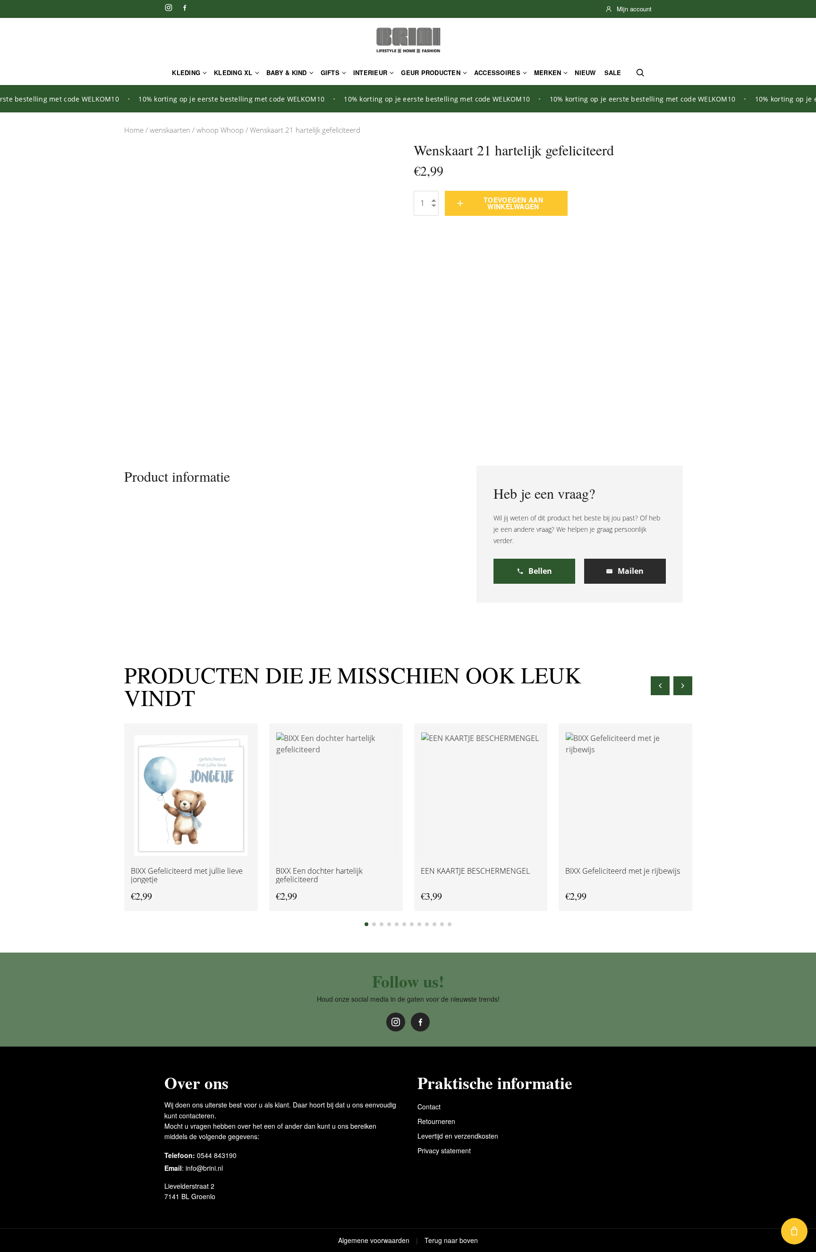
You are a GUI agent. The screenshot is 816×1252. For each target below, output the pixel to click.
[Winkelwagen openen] (794, 1231)
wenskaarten (170, 130)
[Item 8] (419, 924)
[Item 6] (404, 924)
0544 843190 (217, 1155)
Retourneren (436, 1121)
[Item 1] (366, 924)
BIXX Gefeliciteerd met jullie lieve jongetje (187, 875)
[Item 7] (412, 924)
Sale (612, 72)
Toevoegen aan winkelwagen (513, 203)
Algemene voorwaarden (373, 1240)
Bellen (540, 571)
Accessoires (497, 72)
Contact (429, 1106)
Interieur (370, 72)
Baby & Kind (286, 72)
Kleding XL (233, 72)
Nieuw (585, 72)
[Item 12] (449, 924)
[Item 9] (427, 924)
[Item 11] (442, 924)
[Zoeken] (640, 73)
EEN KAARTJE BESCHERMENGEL (474, 871)
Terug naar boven (451, 1240)
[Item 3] (381, 924)
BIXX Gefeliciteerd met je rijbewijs (622, 871)
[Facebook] (184, 7)
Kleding (186, 72)
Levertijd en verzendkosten (457, 1136)
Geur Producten (430, 72)
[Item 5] (397, 924)
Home (134, 130)
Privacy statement (444, 1150)
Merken (547, 72)
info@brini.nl (204, 1168)
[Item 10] (434, 924)
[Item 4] (389, 924)
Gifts (330, 72)
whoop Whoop (220, 130)
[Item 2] (374, 924)
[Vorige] (660, 685)
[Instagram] (168, 7)
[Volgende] (682, 685)
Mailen (631, 571)
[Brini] (408, 40)
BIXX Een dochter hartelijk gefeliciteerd (318, 875)
